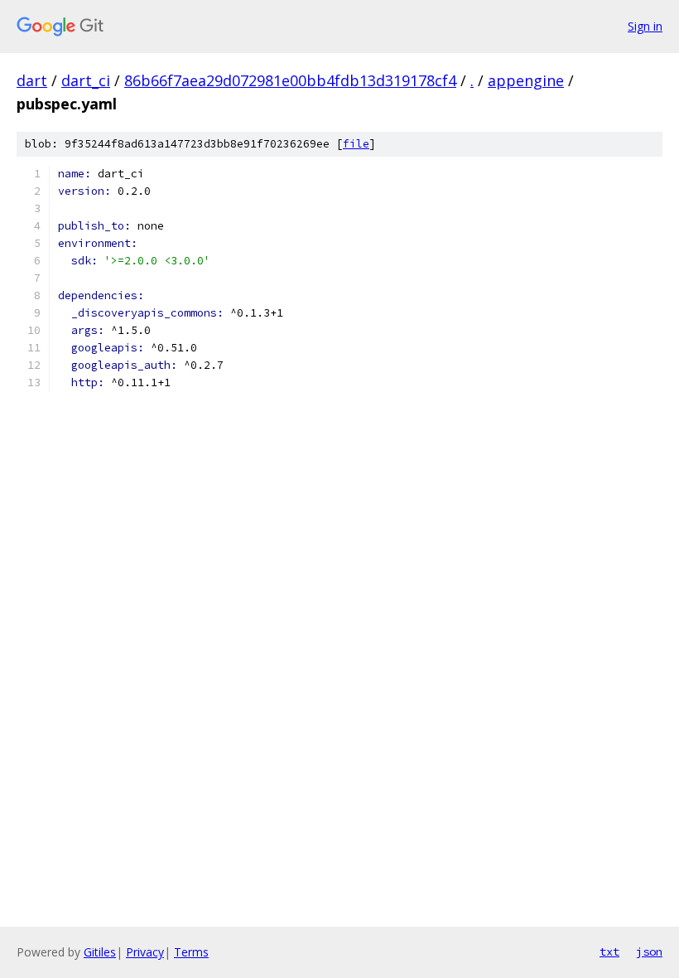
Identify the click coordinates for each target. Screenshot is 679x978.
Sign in (645, 26)
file (356, 144)
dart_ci (85, 80)
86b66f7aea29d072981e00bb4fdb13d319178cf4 (290, 80)
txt (609, 951)
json (649, 951)
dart (32, 80)
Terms (191, 952)
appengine (526, 80)
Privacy (145, 952)
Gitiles (100, 952)
